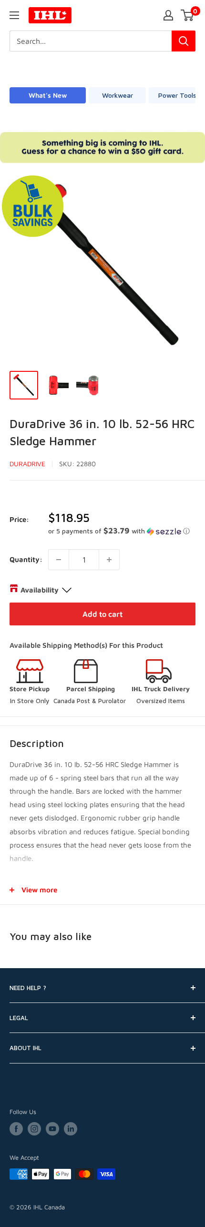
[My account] (168, 15)
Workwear (117, 95)
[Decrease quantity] (59, 560)
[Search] (183, 41)
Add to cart (102, 614)
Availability (39, 590)
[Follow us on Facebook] (16, 1128)
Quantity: (26, 559)
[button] (121, 531)
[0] (188, 15)
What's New (48, 95)
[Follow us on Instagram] (34, 1128)
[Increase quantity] (109, 560)
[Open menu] (14, 15)
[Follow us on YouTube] (52, 1128)
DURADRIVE (27, 464)
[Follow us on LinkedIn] (70, 1128)
